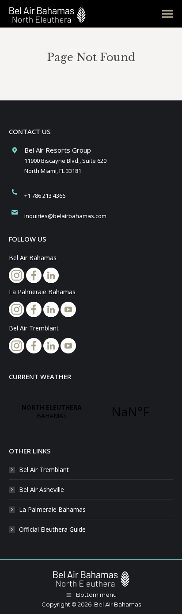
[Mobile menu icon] (167, 13)
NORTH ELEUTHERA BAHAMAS (91, 411)
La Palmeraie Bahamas (52, 509)
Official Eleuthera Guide (52, 529)
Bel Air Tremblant (44, 469)
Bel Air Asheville (41, 489)
